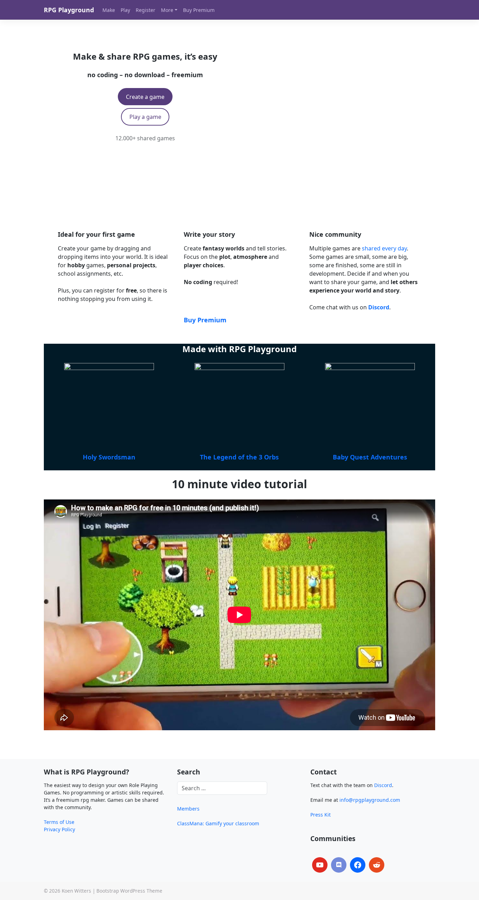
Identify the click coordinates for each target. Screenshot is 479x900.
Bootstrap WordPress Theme (129, 890)
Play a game (145, 117)
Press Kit (320, 814)
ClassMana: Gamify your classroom (218, 823)
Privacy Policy (59, 829)
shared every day (384, 248)
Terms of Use (59, 822)
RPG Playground (69, 10)
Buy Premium (205, 320)
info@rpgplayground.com (369, 800)
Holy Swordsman (109, 457)
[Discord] (338, 864)
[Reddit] (376, 864)
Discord (383, 785)
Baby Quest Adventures (370, 457)
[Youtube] (319, 864)
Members (188, 808)
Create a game (145, 97)
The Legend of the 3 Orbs (239, 457)
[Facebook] (357, 864)
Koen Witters (76, 890)
